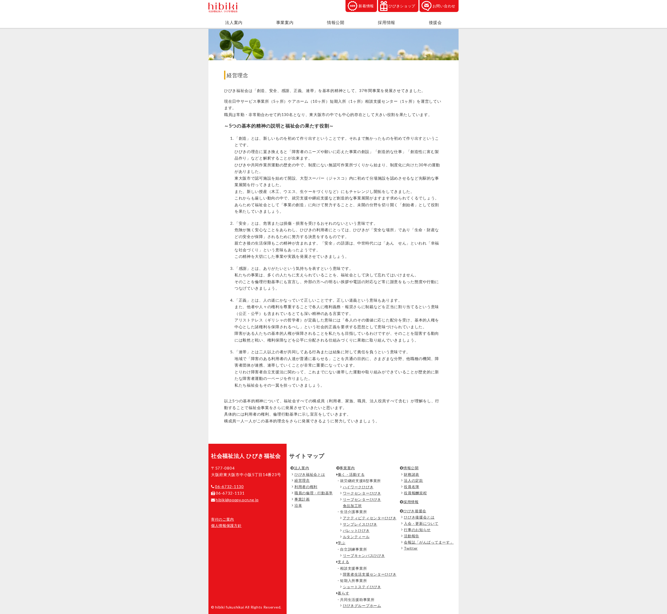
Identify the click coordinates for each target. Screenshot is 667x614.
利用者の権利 (305, 486)
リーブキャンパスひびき (364, 555)
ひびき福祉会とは (309, 474)
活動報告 (411, 536)
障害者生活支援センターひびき (370, 574)
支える (343, 562)
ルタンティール (356, 536)
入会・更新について (421, 523)
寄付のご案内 (222, 519)
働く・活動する (351, 474)
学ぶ (341, 542)
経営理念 (302, 480)
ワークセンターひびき (362, 493)
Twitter (411, 548)
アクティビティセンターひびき (370, 518)
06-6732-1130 (229, 486)
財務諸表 (411, 474)
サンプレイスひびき (360, 524)
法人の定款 (413, 480)
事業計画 (302, 499)
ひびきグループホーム (362, 605)
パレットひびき (356, 530)
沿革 (298, 505)
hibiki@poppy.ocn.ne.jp (237, 499)
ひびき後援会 (414, 511)
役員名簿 (411, 486)
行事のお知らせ (417, 529)
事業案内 (285, 22)
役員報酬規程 (415, 493)
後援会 (435, 22)
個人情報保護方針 (226, 525)
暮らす (343, 593)
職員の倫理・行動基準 (313, 493)
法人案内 (234, 22)
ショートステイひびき (362, 587)
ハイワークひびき (358, 487)
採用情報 (386, 22)
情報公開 (335, 22)
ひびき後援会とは (419, 517)
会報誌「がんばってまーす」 (429, 542)
